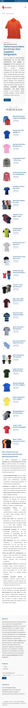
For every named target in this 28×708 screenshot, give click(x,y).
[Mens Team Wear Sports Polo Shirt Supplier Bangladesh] (6, 303)
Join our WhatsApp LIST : (8, 673)
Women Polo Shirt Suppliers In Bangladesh (18, 131)
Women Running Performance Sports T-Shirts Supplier (19, 271)
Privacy (10, 701)
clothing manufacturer (12, 655)
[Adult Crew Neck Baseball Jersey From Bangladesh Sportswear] (6, 373)
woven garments (6, 626)
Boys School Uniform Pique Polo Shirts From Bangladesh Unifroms (19, 342)
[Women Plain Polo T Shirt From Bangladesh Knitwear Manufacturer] (6, 247)
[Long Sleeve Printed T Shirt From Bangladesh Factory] (6, 162)
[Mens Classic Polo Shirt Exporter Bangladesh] (6, 359)
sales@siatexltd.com (21, 1)
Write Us (7, 100)
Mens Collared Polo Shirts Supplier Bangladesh (19, 398)
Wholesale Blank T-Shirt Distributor (19, 412)
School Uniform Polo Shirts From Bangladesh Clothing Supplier (19, 257)
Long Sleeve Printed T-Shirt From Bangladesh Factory (19, 159)
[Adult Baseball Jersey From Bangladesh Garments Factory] (6, 233)
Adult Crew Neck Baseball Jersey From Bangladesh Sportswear (18, 370)
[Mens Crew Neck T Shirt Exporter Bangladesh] (6, 331)
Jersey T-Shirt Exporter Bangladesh (19, 426)
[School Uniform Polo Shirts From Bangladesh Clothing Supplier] (6, 261)
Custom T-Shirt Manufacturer (18, 285)
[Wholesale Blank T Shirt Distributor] (6, 415)
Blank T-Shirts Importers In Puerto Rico (19, 440)
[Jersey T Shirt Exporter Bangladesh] (6, 429)
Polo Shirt (5, 669)
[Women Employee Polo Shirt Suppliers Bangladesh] (6, 387)
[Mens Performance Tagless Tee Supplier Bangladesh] (6, 120)
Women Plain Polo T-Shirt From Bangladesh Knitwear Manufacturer (19, 243)
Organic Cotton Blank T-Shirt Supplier (18, 215)
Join (4, 678)
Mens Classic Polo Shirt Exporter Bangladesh (18, 356)
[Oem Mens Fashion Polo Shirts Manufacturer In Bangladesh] (6, 190)
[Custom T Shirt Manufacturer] (6, 289)
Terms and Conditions (19, 701)
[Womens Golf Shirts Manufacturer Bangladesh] (6, 148)
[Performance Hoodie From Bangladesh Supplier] (6, 176)
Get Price (15, 120)
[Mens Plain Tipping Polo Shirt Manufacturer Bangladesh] (6, 205)
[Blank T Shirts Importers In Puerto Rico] (6, 443)
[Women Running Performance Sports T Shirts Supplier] (6, 275)
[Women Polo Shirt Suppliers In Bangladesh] (6, 134)
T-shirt (5, 667)
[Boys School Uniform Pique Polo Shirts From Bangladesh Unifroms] (6, 345)
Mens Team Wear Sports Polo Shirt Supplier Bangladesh (19, 300)
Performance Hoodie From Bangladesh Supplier (19, 173)
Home (3, 13)
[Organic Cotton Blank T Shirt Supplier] (6, 219)
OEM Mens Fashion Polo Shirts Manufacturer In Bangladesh (18, 187)
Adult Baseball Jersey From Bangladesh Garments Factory (18, 229)
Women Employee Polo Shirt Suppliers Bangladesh (19, 384)
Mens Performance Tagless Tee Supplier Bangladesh (19, 117)
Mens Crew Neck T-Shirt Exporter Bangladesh (19, 328)
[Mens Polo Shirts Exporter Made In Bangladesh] (6, 317)
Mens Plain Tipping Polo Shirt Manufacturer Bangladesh (19, 201)
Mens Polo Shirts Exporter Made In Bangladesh (18, 314)
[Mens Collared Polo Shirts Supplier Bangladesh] (6, 401)
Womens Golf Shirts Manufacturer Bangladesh (19, 145)
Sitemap (6, 701)
